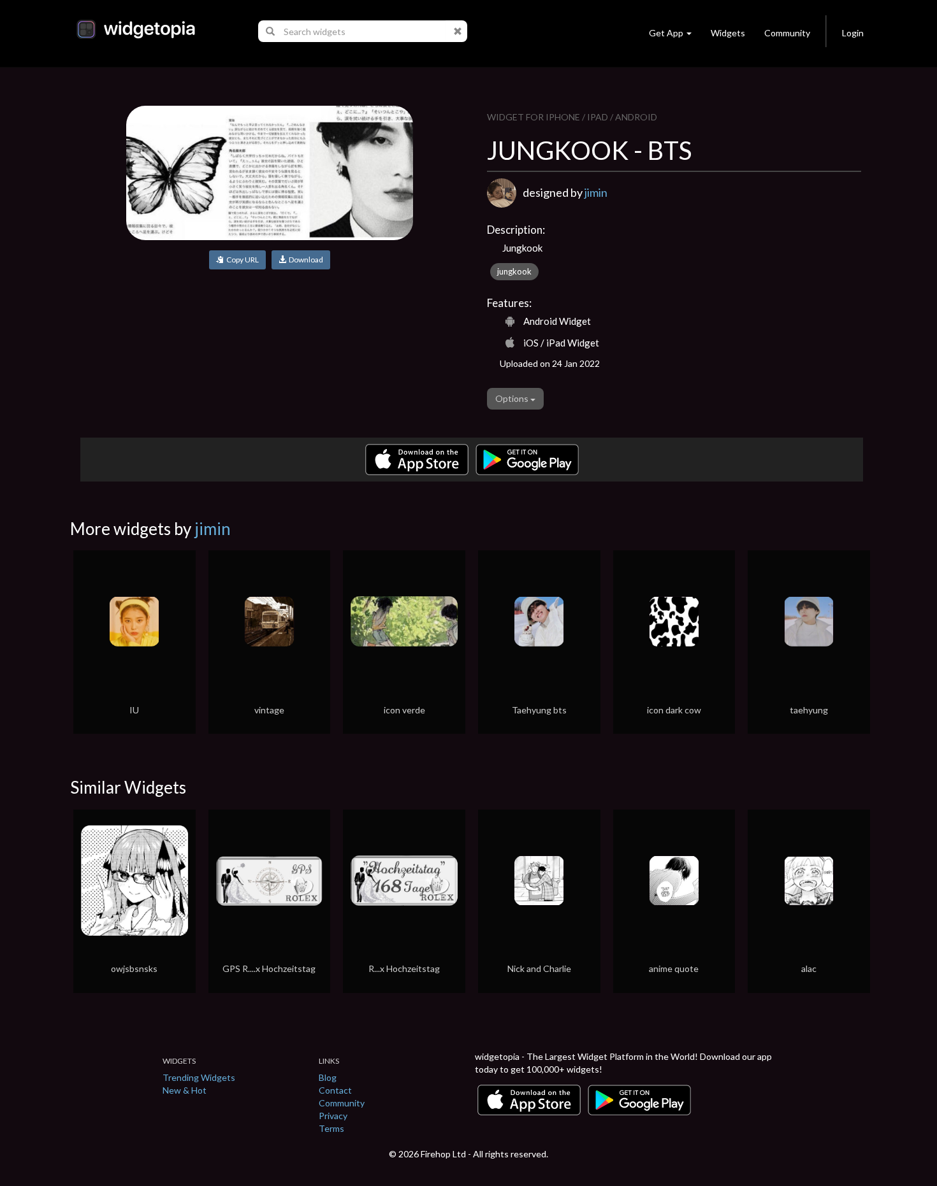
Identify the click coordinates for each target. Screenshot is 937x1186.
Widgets (728, 32)
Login (853, 32)
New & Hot (185, 1090)
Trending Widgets (199, 1077)
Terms (331, 1128)
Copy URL (241, 259)
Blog (328, 1077)
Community (787, 32)
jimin (596, 192)
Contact (335, 1090)
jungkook (514, 271)
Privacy (333, 1115)
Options (512, 398)
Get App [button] (666, 32)
